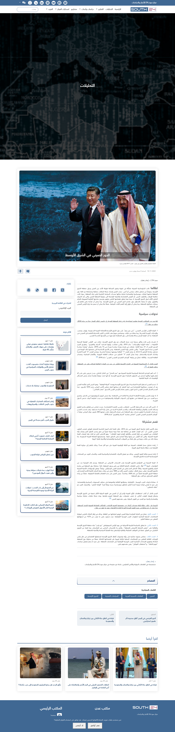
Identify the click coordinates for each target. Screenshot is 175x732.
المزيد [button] (50, 9)
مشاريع (74, 9)
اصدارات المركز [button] (63, 9)
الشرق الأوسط (93, 596)
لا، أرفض (79, 725)
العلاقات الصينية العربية (134, 596)
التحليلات (109, 9)
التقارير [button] (101, 9)
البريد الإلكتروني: (64, 308)
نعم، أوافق (95, 725)
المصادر (151, 580)
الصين (152, 596)
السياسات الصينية (111, 596)
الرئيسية (118, 9)
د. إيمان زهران (151, 561)
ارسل (46, 320)
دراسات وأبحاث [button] (87, 9)
